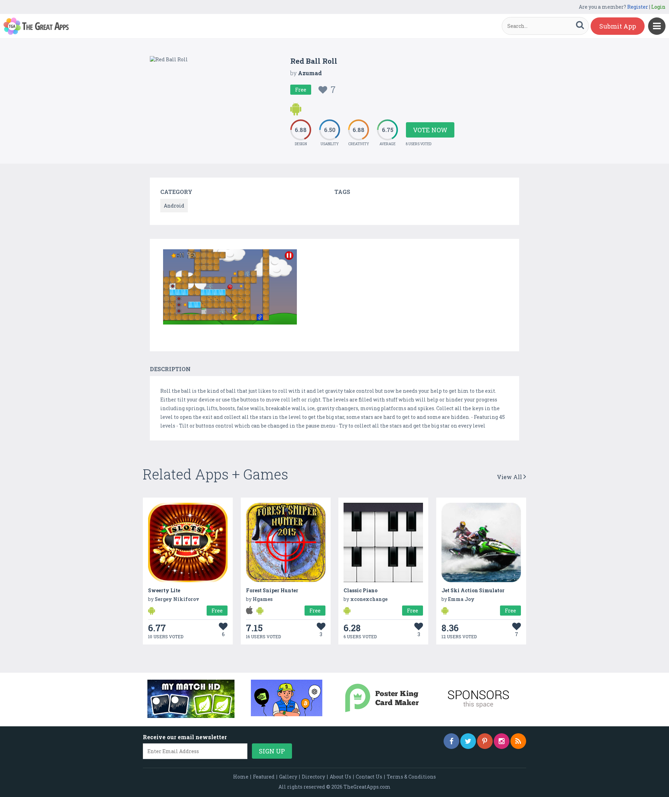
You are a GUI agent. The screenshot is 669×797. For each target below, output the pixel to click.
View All (510, 476)
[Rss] (518, 741)
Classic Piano (360, 590)
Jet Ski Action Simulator (473, 590)
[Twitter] (468, 741)
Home (240, 776)
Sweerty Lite (164, 590)
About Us (340, 776)
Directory (313, 776)
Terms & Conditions (411, 776)
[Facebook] (451, 741)
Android (174, 205)
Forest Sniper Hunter (272, 590)
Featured (264, 776)
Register (637, 6)
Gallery (288, 776)
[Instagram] (501, 741)
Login (658, 6)
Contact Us (369, 776)
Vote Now (430, 130)
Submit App (617, 26)
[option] (230, 288)
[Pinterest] (485, 741)
